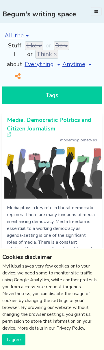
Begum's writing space (39, 14)
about (14, 64)
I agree (14, 339)
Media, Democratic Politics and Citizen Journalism (49, 124)
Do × (61, 45)
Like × (34, 45)
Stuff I (14, 50)
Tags (52, 95)
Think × (47, 54)
